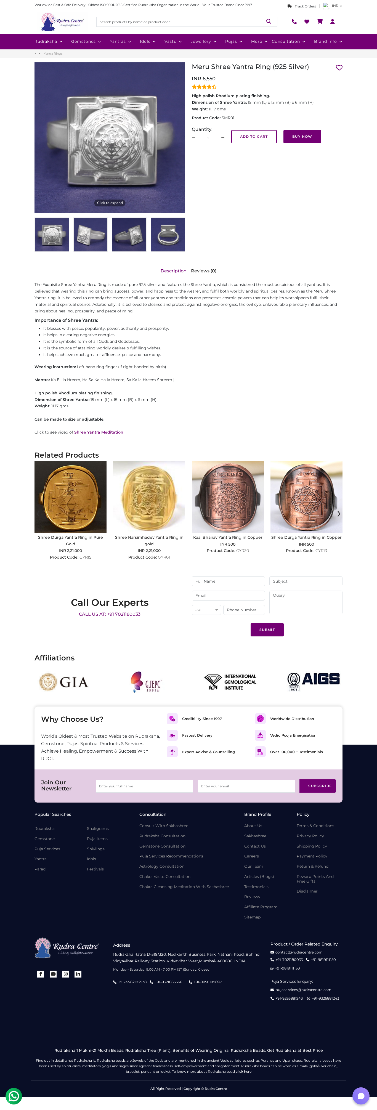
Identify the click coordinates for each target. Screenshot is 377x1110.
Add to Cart (254, 136)
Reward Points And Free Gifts (315, 879)
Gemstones (83, 41)
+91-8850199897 (208, 982)
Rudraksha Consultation (162, 836)
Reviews (252, 896)
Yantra (40, 859)
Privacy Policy (310, 836)
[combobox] (206, 610)
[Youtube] (53, 974)
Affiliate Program (261, 907)
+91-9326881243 (289, 998)
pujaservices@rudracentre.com (303, 990)
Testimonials (256, 887)
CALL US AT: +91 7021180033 (109, 614)
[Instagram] (66, 974)
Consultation (286, 41)
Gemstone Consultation (162, 846)
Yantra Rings (53, 53)
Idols (145, 41)
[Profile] (332, 22)
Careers (251, 856)
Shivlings (96, 849)
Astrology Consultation (161, 866)
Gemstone (44, 839)
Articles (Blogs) (259, 876)
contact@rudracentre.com (299, 952)
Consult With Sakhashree (163, 826)
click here (243, 1071)
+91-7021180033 (289, 960)
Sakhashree (255, 836)
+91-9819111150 (323, 960)
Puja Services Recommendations (171, 856)
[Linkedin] (78, 974)
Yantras (118, 41)
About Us (253, 826)
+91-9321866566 (168, 982)
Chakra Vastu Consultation (164, 876)
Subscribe (320, 786)
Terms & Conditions (315, 826)
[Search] (269, 21)
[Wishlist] (306, 22)
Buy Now (302, 136)
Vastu (170, 41)
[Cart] (320, 22)
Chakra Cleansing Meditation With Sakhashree (184, 887)
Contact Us (255, 846)
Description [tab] (174, 270)
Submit (267, 630)
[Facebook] (40, 974)
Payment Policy (312, 856)
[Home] (62, 22)
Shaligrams (98, 828)
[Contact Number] (294, 22)
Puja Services (47, 849)
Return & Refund (312, 866)
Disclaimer (307, 891)
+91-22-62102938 (132, 982)
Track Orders (305, 6)
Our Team (253, 866)
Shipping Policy (312, 846)
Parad (40, 869)
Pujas (231, 41)
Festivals (95, 869)
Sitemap (252, 917)
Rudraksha (45, 41)
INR (335, 6)
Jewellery (201, 41)
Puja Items (97, 839)
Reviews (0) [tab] (203, 270)
